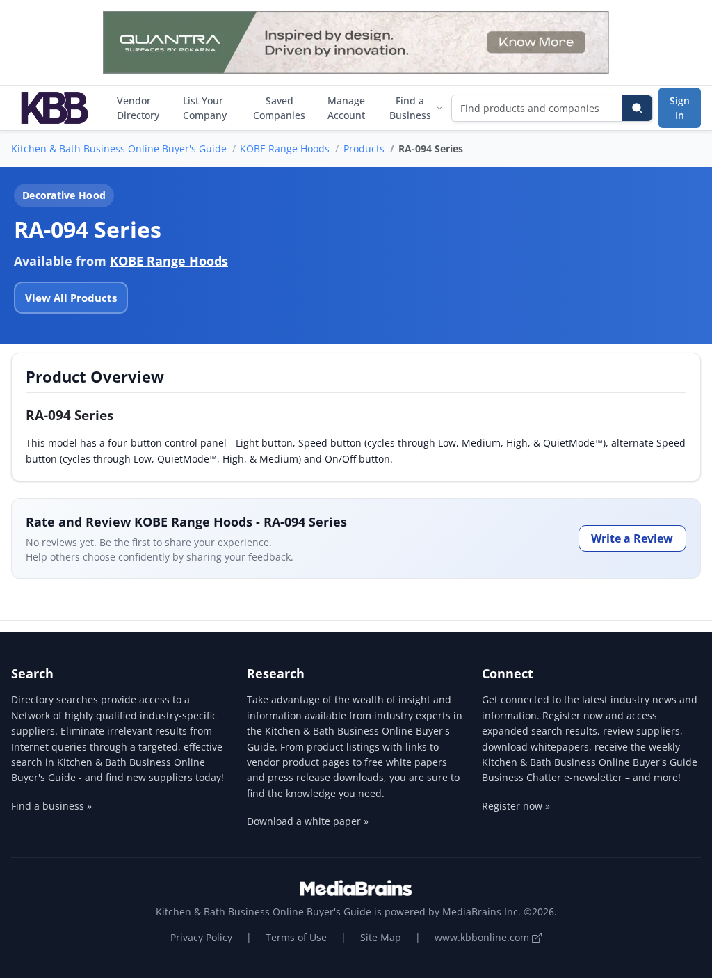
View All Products (71, 298)
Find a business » (51, 805)
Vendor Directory (138, 108)
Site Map (380, 937)
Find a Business (410, 108)
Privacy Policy (201, 937)
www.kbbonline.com (483, 937)
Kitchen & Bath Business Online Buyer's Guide (119, 148)
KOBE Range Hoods (285, 148)
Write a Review (632, 538)
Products (364, 148)
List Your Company (205, 108)
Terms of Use (296, 937)
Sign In (680, 108)
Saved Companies (279, 108)
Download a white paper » (308, 821)
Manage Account (346, 108)
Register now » (516, 805)
